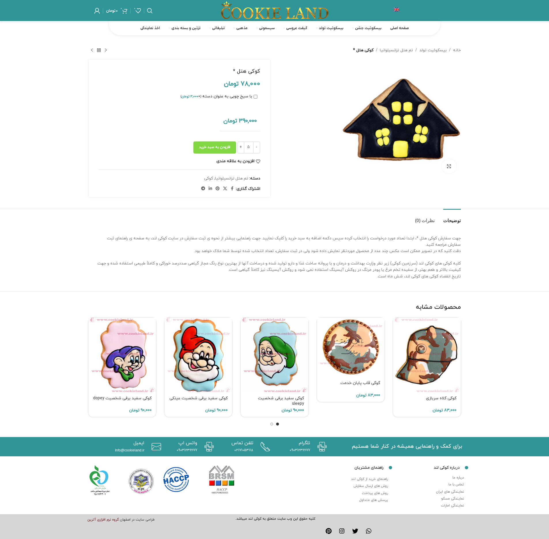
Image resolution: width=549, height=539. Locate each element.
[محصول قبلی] (105, 50)
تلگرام (304, 443)
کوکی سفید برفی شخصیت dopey (122, 398)
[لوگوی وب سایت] (274, 10)
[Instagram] (342, 531)
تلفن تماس (242, 443)
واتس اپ (187, 443)
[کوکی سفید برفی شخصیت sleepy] (274, 355)
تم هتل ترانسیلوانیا (396, 50)
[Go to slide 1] (277, 424)
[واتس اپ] (207, 446)
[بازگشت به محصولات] (98, 50)
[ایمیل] (155, 446)
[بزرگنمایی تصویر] (449, 166)
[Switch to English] (396, 11)
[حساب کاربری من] (97, 10)
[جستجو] (150, 10)
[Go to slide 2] (271, 424)
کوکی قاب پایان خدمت (360, 383)
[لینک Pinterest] (217, 189)
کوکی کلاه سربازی (441, 398)
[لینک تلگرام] (203, 189)
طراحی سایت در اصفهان (137, 519)
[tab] (452, 217)
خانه (457, 50)
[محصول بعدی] (91, 50)
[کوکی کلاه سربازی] (427, 355)
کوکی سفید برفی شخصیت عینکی (198, 398)
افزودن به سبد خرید (214, 147)
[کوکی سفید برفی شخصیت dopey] (122, 355)
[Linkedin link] (210, 189)
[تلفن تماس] (264, 446)
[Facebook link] (232, 189)
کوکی (208, 178)
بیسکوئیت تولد (433, 50)
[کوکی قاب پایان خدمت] (350, 347)
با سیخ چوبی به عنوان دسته (216, 96)
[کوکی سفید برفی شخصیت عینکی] (198, 355)
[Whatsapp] (369, 531)
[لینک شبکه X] (225, 189)
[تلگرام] (320, 446)
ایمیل (138, 443)
